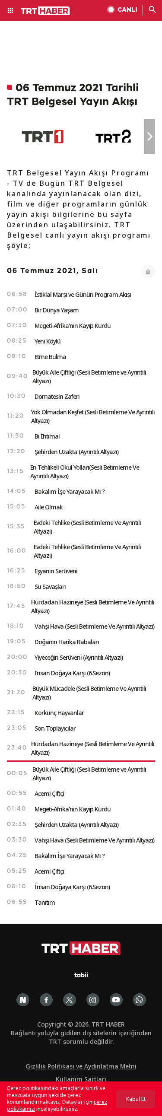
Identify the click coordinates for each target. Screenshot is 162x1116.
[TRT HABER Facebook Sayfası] (46, 999)
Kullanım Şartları (81, 1079)
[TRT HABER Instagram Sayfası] (92, 999)
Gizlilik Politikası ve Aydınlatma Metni (81, 1066)
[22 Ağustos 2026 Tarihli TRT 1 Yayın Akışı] (42, 136)
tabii (81, 976)
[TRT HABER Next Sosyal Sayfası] (22, 999)
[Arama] (152, 10)
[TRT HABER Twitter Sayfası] (69, 999)
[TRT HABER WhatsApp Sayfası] (139, 999)
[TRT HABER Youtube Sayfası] (116, 999)
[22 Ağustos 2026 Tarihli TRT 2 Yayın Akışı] (113, 136)
